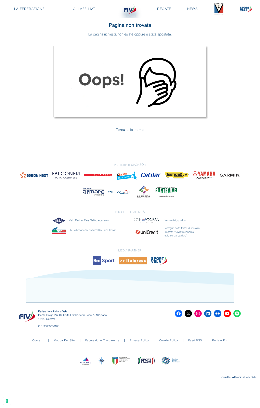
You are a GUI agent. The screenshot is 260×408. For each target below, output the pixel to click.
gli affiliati (85, 9)
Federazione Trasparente (102, 340)
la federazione (29, 9)
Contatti (37, 340)
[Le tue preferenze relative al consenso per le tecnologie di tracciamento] (7, 401)
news (192, 9)
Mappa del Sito (64, 340)
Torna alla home (130, 130)
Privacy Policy (139, 340)
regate (164, 9)
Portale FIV (220, 340)
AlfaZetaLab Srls (244, 377)
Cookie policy (168, 340)
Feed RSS (195, 340)
